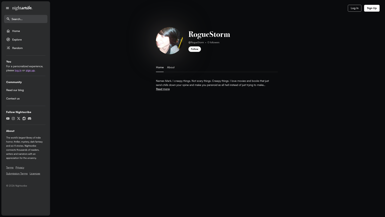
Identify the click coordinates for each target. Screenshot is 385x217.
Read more (163, 89)
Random (14, 47)
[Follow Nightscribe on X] (18, 118)
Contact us (13, 98)
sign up (30, 70)
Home (13, 30)
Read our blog (15, 90)
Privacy (19, 167)
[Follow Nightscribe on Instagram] (13, 118)
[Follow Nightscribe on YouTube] (8, 118)
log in (18, 70)
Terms (10, 167)
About (171, 67)
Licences (35, 173)
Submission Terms (17, 173)
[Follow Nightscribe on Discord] (29, 118)
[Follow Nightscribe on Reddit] (24, 118)
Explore (14, 39)
